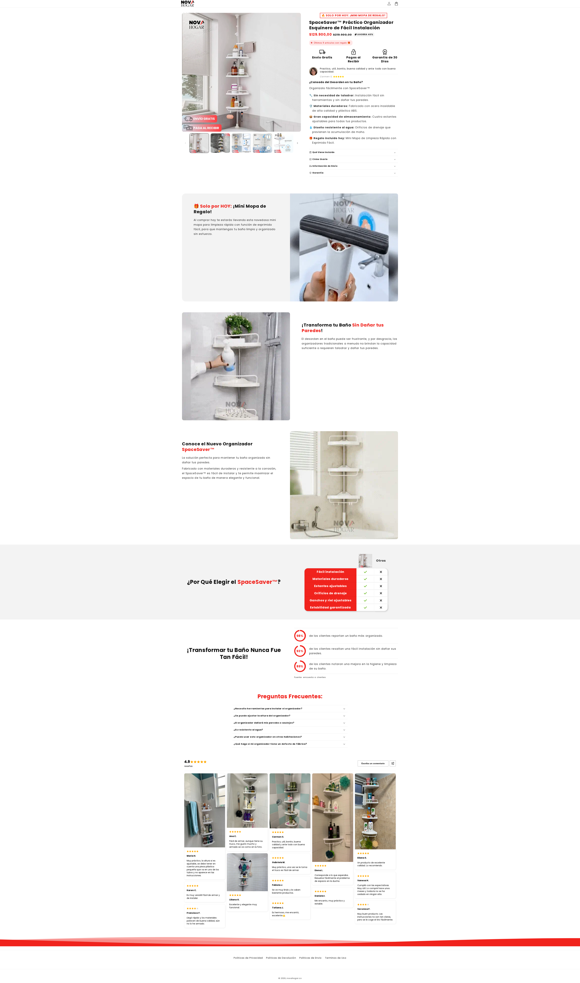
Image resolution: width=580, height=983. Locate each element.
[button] (396, 3)
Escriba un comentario (373, 763)
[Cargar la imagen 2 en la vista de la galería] (220, 143)
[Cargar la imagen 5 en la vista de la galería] (283, 143)
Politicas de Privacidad (248, 957)
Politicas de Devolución (281, 957)
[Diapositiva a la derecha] (297, 143)
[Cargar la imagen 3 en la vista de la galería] (241, 143)
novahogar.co (294, 978)
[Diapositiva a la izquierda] (185, 143)
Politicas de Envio (310, 957)
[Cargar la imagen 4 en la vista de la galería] (262, 143)
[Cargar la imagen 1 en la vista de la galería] (199, 143)
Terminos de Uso (335, 957)
